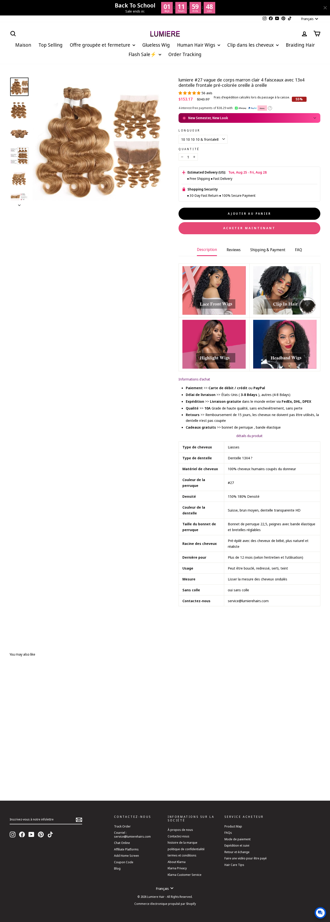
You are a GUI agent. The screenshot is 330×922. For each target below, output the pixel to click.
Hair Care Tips (234, 865)
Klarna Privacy (177, 868)
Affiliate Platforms (126, 849)
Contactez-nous (178, 836)
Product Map (233, 826)
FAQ (298, 249)
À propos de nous (180, 829)
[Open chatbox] (320, 913)
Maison (23, 45)
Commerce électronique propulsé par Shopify (165, 904)
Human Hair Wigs (196, 45)
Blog (117, 868)
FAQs (228, 832)
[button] (190, 92)
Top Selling (50, 45)
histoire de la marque (182, 842)
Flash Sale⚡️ (143, 54)
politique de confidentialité (186, 849)
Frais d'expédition (226, 97)
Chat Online (122, 843)
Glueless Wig (156, 45)
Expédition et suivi (236, 845)
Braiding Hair (300, 45)
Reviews (234, 249)
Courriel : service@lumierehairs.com (132, 834)
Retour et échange (237, 852)
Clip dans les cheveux (251, 45)
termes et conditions (182, 855)
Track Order (122, 826)
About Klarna (177, 862)
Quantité (189, 149)
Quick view (77, 767)
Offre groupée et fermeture (100, 45)
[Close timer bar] (325, 8)
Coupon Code (123, 862)
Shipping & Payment (267, 249)
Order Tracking (184, 54)
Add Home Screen (126, 855)
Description (207, 249)
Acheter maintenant (249, 228)
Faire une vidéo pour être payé (245, 858)
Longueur (189, 130)
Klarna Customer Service (184, 874)
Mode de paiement (237, 839)
